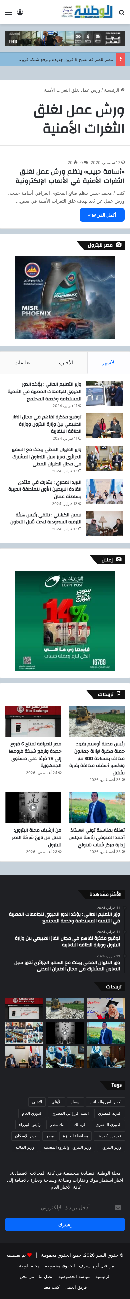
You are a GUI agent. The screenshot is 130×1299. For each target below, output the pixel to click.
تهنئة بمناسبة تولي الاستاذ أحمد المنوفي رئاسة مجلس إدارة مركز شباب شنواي (97, 837)
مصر (50, 1135)
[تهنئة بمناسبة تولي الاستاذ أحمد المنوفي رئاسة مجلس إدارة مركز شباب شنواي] (97, 807)
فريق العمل (76, 1287)
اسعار (75, 1101)
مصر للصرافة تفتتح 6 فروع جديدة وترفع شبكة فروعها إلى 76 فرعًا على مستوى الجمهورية (35, 755)
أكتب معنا (52, 1287)
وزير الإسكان (26, 1135)
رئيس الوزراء (30, 1124)
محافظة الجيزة (75, 1135)
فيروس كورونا (109, 1135)
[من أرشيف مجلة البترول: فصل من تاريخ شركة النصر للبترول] (33, 807)
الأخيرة (66, 362)
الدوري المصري (108, 1124)
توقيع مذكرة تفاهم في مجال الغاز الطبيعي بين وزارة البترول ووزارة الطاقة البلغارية (46, 424)
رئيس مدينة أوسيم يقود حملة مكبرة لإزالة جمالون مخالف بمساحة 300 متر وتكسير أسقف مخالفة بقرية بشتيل (97, 758)
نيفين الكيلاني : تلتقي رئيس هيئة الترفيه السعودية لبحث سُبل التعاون (45, 519)
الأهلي (56, 1101)
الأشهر (109, 362)
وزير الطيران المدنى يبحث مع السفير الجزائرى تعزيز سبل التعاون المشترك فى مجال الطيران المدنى (46, 456)
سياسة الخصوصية (74, 1276)
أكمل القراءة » (102, 215)
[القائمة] (8, 14)
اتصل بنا (46, 1276)
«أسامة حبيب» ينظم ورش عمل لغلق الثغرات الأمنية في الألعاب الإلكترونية (70, 176)
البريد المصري (109, 1113)
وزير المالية (24, 1147)
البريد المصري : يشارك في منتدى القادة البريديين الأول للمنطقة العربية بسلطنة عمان (44, 489)
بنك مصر (57, 1124)
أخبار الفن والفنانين (105, 1101)
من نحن (27, 1276)
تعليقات (22, 362)
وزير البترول (111, 1147)
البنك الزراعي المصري (70, 1113)
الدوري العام (32, 1113)
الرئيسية (112, 90)
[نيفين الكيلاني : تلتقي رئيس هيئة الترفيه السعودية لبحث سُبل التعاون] (104, 523)
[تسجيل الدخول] (20, 14)
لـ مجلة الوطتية (30, 1265)
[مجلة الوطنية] (86, 12)
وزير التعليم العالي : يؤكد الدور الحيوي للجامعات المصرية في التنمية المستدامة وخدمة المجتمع (44, 391)
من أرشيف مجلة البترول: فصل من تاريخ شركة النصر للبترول (36, 837)
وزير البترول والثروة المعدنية (67, 1147)
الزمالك (80, 1124)
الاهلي (37, 1101)
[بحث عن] (121, 14)
